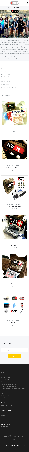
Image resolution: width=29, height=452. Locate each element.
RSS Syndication (5, 395)
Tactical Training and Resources (8, 384)
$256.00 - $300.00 (5, 81)
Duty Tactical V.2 (14, 245)
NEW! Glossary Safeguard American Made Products (13, 388)
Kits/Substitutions (5, 377)
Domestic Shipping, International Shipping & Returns (13, 386)
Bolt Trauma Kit (14, 284)
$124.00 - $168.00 (5, 74)
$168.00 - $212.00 (5, 76)
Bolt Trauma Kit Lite (14, 206)
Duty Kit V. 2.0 (14, 322)
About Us (3, 372)
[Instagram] (4, 427)
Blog (2, 393)
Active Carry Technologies (9, 87)
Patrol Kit (14, 129)
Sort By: (3, 92)
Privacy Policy (4, 381)
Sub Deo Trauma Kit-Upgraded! (14, 167)
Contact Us (3, 391)
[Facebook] (1, 427)
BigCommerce (18, 448)
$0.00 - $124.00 (5, 72)
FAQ (2, 375)
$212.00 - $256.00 (5, 78)
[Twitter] (7, 427)
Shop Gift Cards (5, 397)
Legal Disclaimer (5, 379)
